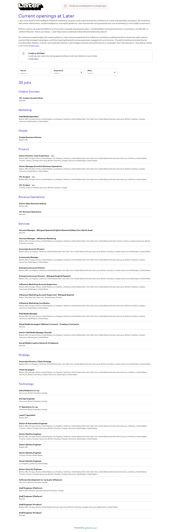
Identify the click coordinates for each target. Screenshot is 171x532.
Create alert (33, 59)
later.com (35, 46)
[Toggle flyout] (81, 72)
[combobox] (87, 73)
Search (23, 71)
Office (89, 71)
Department (58, 71)
